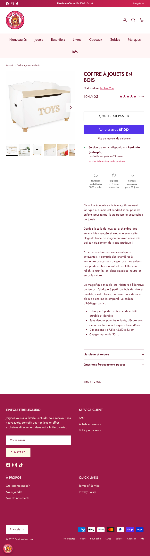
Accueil (9, 65)
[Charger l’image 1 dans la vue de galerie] (40, 105)
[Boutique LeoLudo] (15, 20)
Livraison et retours (96, 354)
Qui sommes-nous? (18, 486)
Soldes (115, 39)
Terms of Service (89, 486)
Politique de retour (91, 430)
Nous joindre (14, 492)
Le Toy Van (107, 88)
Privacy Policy (87, 492)
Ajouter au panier (114, 116)
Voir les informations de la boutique (107, 161)
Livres (77, 39)
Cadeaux (95, 39)
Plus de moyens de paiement (113, 138)
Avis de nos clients (17, 498)
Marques (134, 39)
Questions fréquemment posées (104, 364)
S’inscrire (18, 452)
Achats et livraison (90, 424)
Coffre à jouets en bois (28, 65)
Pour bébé (95, 538)
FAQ (82, 418)
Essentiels (58, 39)
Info (75, 51)
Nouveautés (18, 39)
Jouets (39, 39)
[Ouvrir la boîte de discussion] (7, 548)
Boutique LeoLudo (24, 539)
